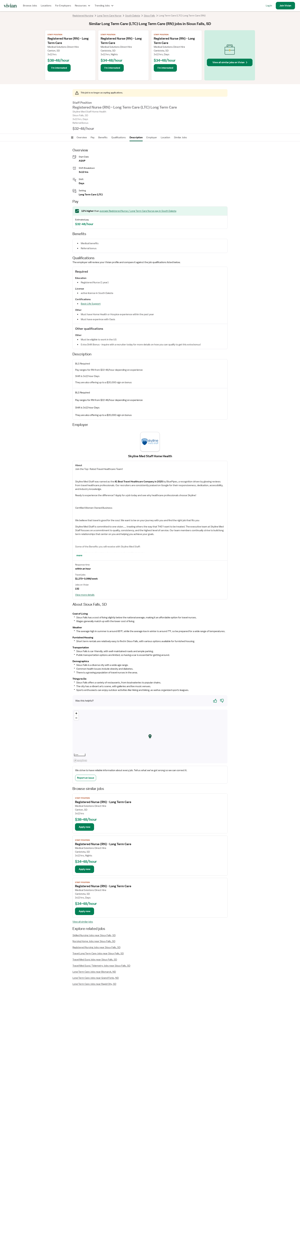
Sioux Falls (149, 15)
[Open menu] (72, 137)
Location (165, 137)
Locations (46, 5)
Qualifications (118, 137)
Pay (93, 137)
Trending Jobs (102, 5)
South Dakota (132, 15)
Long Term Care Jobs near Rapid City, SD (94, 984)
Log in (269, 5)
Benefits (103, 137)
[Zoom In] (76, 713)
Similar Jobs (180, 137)
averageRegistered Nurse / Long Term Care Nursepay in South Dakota (138, 211)
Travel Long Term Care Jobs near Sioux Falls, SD (98, 953)
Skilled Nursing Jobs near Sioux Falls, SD (94, 935)
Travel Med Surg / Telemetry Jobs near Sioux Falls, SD (101, 965)
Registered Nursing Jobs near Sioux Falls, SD (96, 947)
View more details (85, 594)
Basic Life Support (91, 303)
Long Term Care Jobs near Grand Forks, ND (95, 977)
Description (136, 137)
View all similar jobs (82, 921)
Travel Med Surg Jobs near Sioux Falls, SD (94, 959)
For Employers (63, 5)
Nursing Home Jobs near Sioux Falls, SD (93, 941)
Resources (81, 5)
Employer (151, 137)
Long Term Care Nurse (109, 15)
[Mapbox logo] (80, 760)
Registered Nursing (82, 15)
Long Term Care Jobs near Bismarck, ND (94, 971)
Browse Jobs (30, 5)
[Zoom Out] (76, 718)
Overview (82, 137)
